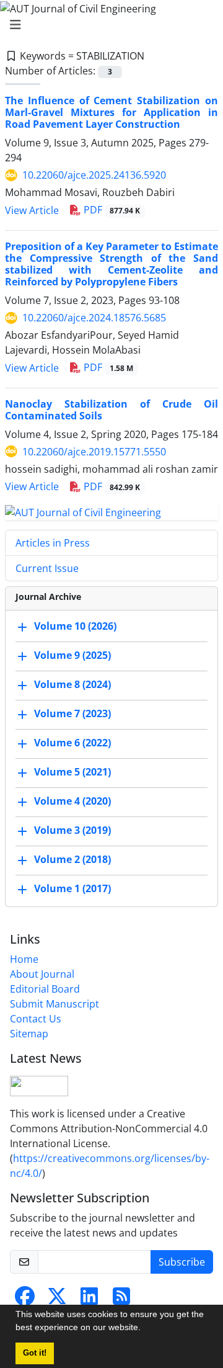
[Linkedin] (89, 1300)
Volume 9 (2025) (72, 655)
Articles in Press (52, 543)
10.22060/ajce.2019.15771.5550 (94, 451)
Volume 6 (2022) (72, 742)
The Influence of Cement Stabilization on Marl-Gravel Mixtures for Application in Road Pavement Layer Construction (111, 112)
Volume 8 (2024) (72, 684)
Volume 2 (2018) (72, 859)
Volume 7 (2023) (72, 713)
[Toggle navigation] (108, 25)
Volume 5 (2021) (72, 772)
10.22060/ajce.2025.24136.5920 (94, 175)
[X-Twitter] (57, 1300)
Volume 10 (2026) (75, 626)
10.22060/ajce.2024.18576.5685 (94, 317)
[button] (145, 1329)
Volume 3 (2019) (72, 830)
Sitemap (29, 1033)
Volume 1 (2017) (72, 888)
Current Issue (47, 568)
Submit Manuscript (54, 1004)
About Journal (42, 974)
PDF (110, 210)
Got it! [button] (34, 1353)
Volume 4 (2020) (72, 801)
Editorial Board (45, 989)
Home (24, 959)
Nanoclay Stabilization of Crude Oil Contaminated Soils (111, 409)
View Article (32, 210)
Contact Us (35, 1019)
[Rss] (121, 1300)
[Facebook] (25, 1300)
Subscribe (182, 1262)
